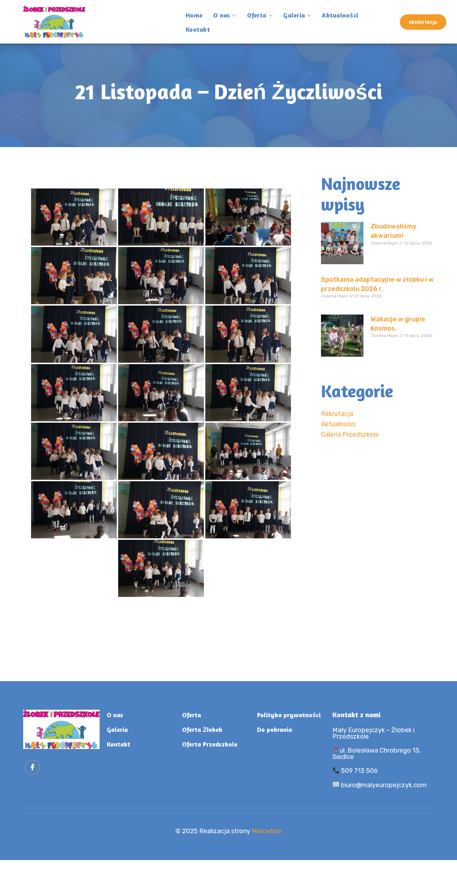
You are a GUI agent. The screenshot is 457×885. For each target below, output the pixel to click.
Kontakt (198, 29)
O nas (221, 15)
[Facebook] (32, 767)
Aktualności (340, 15)
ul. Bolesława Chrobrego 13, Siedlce (376, 753)
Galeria (294, 15)
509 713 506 (359, 771)
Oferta (257, 15)
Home (194, 15)
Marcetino (267, 831)
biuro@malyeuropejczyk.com (383, 785)
